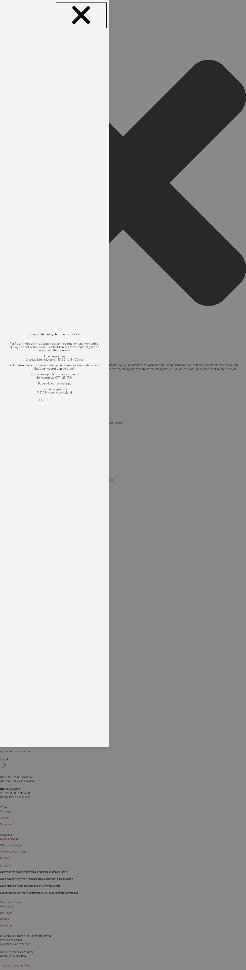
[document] (123, 485)
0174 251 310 (63, 377)
